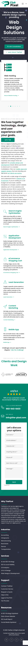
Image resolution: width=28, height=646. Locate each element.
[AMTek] (21, 374)
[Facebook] (6, 640)
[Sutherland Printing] (7, 374)
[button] (8, 106)
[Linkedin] (16, 640)
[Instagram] (11, 640)
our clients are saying (15, 173)
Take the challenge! (17, 350)
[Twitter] (21, 640)
